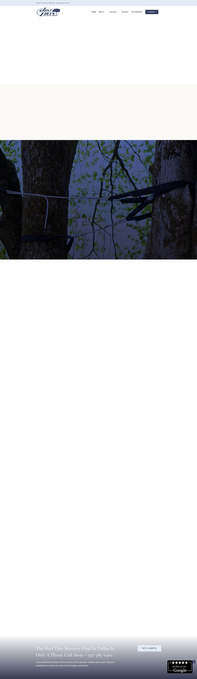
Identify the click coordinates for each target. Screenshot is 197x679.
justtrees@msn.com (63, 3)
